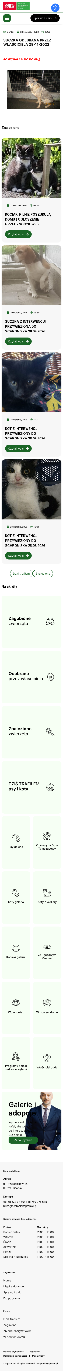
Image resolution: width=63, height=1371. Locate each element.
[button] (7, 18)
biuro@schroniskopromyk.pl (20, 1206)
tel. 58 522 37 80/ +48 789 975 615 (25, 1201)
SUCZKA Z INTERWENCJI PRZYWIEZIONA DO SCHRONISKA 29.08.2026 (25, 326)
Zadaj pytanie (23, 1140)
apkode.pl (53, 1363)
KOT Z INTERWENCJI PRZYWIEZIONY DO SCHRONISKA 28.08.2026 (25, 434)
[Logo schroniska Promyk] (29, 6)
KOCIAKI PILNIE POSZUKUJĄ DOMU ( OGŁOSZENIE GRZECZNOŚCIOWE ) (28, 219)
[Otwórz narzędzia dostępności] (55, 8)
